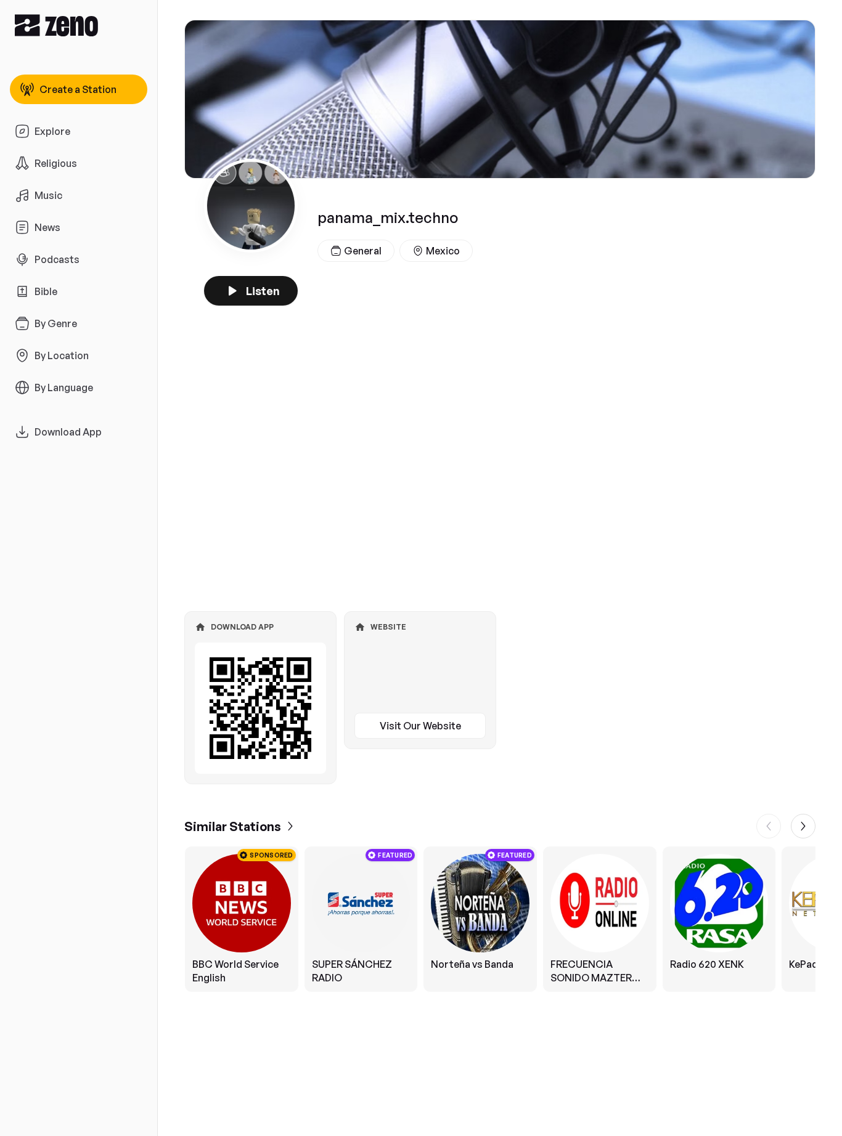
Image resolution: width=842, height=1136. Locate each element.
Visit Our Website (420, 726)
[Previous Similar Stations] (768, 826)
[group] (499, 919)
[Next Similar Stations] (803, 826)
